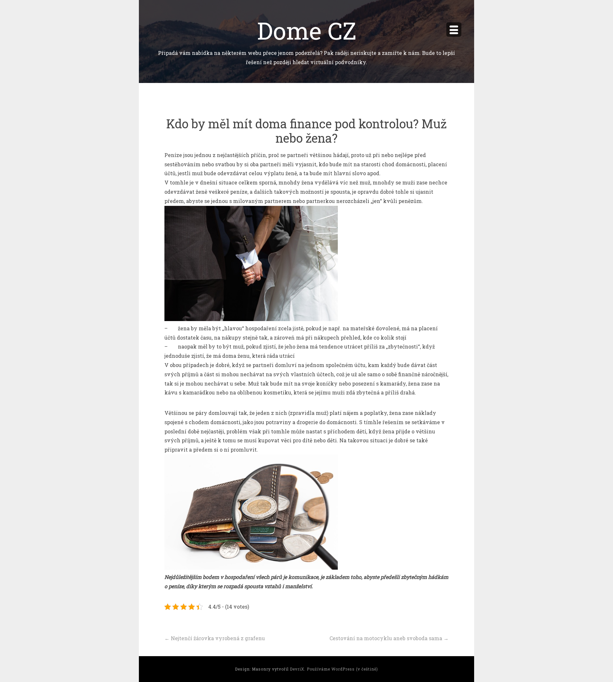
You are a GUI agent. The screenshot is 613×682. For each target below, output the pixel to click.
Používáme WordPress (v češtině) (342, 668)
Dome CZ (306, 30)
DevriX (297, 668)
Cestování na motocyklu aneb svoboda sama (389, 638)
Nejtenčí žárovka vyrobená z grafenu (214, 638)
